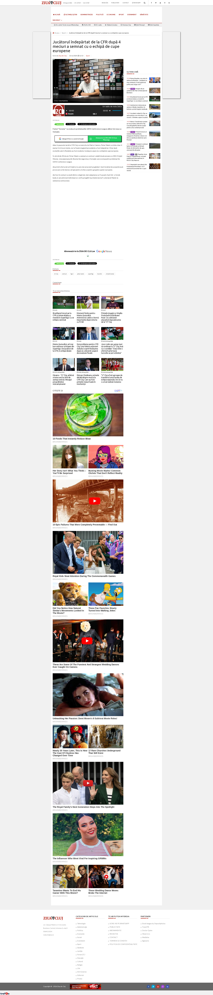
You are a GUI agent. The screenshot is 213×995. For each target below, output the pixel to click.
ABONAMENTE (115, 930)
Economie (111, 14)
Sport (121, 14)
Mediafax (145, 937)
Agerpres (145, 941)
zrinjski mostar (110, 274)
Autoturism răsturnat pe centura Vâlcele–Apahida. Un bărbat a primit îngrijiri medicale (137, 107)
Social (79, 937)
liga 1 (72, 274)
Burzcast (104, 991)
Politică (99, 14)
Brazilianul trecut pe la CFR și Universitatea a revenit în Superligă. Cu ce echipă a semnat (63, 316)
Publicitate (115, 3)
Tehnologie (81, 923)
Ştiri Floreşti (140, 25)
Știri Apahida (154, 25)
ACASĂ (57, 14)
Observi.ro (146, 934)
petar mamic (80, 274)
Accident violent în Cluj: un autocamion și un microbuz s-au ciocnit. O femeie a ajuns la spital (137, 115)
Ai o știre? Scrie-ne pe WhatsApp (67, 25)
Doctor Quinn (147, 930)
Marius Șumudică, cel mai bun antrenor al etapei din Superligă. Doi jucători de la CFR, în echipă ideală (63, 347)
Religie (79, 965)
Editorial (80, 975)
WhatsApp (136, 3)
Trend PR (145, 927)
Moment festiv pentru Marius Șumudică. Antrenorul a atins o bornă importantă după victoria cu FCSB (88, 317)
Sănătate (144, 14)
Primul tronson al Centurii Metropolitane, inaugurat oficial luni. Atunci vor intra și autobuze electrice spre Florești (137, 136)
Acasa (56, 33)
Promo (79, 979)
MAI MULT (57, 20)
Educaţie (80, 958)
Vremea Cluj (126, 25)
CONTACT (114, 937)
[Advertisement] (88, 200)
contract (64, 274)
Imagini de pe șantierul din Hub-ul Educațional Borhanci (137, 90)
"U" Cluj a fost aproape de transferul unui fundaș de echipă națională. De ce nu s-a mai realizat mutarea (112, 378)
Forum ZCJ (81, 955)
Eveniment (132, 14)
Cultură (80, 961)
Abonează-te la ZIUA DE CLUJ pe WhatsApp (106, 139)
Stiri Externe (82, 972)
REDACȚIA (114, 934)
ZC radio (99, 25)
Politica (80, 930)
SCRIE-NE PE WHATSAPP (119, 923)
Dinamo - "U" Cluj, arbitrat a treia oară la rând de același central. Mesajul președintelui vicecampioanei (63, 379)
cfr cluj (56, 274)
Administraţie (86, 14)
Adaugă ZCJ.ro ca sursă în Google (73, 139)
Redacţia (105, 3)
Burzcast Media (114, 991)
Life (78, 968)
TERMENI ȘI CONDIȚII (118, 941)
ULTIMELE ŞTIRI (71, 14)
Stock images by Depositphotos (153, 923)
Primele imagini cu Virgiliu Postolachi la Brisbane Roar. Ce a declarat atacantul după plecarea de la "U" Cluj (111, 317)
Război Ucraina (112, 25)
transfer (99, 274)
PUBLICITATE (115, 927)
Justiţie (79, 951)
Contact (126, 3)
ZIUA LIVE (87, 25)
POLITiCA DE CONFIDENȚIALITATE (123, 944)
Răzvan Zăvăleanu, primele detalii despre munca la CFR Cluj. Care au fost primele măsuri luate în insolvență (88, 379)
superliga (90, 274)
